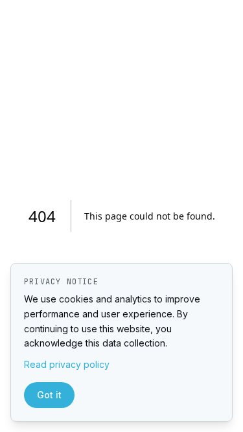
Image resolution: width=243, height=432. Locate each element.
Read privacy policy (67, 364)
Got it (49, 394)
